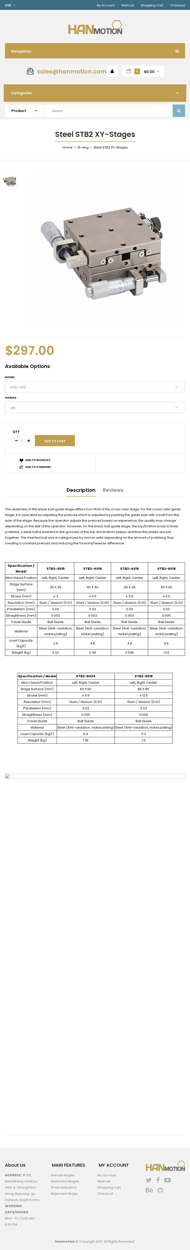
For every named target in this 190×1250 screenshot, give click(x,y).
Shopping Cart (152, 5)
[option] (107, 250)
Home (67, 147)
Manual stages (62, 1175)
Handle (10, 398)
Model (10, 377)
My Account (106, 5)
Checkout (177, 5)
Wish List (127, 5)
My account (106, 1175)
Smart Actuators (64, 1187)
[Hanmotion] (95, 33)
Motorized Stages (65, 1181)
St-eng (83, 147)
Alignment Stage (64, 1193)
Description (81, 490)
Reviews (113, 490)
